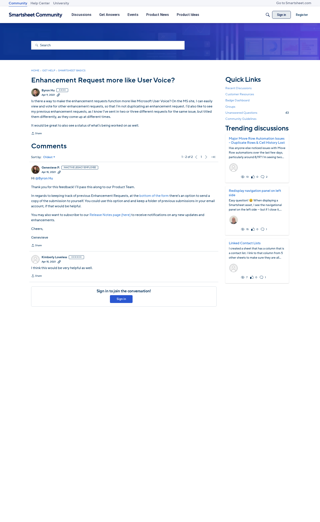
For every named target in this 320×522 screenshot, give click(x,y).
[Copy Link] (58, 95)
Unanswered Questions (257, 113)
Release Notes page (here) (110, 214)
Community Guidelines (240, 119)
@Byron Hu (44, 178)
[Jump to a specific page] (213, 157)
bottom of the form (154, 195)
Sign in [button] (121, 299)
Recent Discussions (238, 88)
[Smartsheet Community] (35, 15)
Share (36, 134)
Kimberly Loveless (54, 257)
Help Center (40, 3)
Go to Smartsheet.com (293, 3)
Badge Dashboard (237, 100)
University (61, 3)
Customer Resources (239, 94)
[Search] (268, 15)
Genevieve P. (51, 168)
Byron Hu (48, 90)
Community (18, 3)
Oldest (48, 157)
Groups (230, 107)
